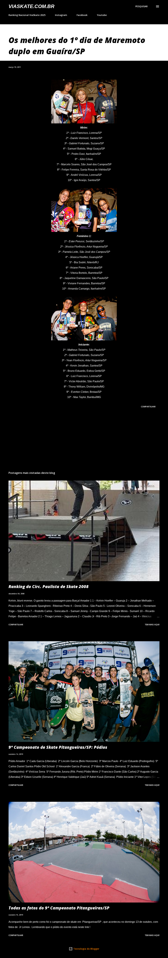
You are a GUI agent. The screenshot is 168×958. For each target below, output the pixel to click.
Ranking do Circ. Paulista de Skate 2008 (49, 586)
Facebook (82, 15)
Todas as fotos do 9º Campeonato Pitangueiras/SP (59, 908)
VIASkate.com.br (31, 6)
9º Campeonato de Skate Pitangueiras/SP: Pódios (58, 747)
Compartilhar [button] (148, 406)
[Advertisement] (84, 443)
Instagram (61, 15)
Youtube (102, 15)
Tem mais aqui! (152, 624)
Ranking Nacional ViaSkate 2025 (27, 15)
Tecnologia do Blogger (86, 948)
